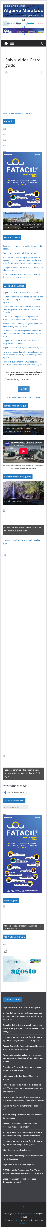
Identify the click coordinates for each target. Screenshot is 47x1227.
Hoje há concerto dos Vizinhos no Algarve (20, 292)
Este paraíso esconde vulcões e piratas (19, 253)
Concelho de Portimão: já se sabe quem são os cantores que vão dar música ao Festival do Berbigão (23, 309)
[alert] (23, 792)
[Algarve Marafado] (6, 43)
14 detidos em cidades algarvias (17, 1150)
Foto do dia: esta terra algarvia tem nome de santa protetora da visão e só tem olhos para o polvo (23, 333)
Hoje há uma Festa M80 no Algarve (18, 1164)
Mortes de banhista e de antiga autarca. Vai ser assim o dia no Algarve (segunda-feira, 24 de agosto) (23, 299)
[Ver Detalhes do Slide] (23, 221)
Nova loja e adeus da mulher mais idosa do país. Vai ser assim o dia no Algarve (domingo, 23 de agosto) (23, 355)
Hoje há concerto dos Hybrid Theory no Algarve (23, 347)
